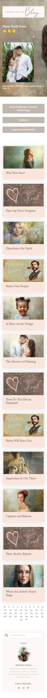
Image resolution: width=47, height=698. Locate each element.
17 (42, 610)
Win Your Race (15, 173)
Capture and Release (18, 516)
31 (32, 616)
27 (10, 616)
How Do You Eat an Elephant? (18, 401)
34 (21, 619)
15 (31, 610)
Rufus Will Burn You (19, 440)
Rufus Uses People (17, 286)
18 (5, 613)
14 (26, 610)
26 (5, 616)
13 (21, 610)
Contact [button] (23, 120)
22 (26, 613)
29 (21, 616)
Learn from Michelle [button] (23, 129)
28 (15, 616)
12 (16, 610)
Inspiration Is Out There (21, 478)
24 (36, 613)
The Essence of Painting (21, 361)
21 (21, 613)
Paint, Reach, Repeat (18, 554)
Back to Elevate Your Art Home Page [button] (23, 109)
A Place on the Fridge (19, 324)
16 (36, 610)
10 (5, 610)
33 (42, 616)
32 (37, 616)
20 (15, 613)
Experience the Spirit (19, 248)
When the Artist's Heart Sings (21, 593)
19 (10, 613)
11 (11, 610)
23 (31, 613)
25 (42, 613)
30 (26, 616)
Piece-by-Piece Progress (20, 210)
